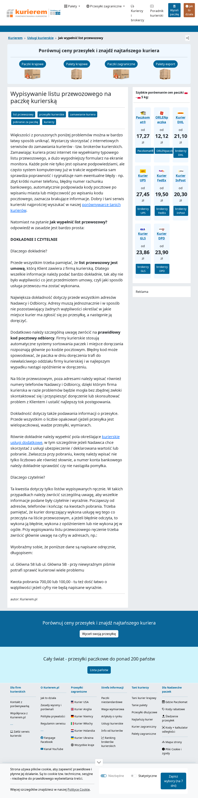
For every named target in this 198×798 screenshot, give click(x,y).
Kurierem (15, 38)
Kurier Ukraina (83, 738)
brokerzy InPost (180, 211)
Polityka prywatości (53, 716)
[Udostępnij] (187, 38)
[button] (99, 762)
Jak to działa (189, 10)
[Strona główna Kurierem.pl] (33, 13)
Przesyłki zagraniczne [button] (105, 6)
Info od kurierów (112, 730)
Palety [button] (72, 6)
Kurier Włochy (83, 723)
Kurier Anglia (83, 709)
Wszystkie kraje (84, 745)
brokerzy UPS (143, 211)
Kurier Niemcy (83, 716)
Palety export (165, 64)
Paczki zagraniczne (121, 64)
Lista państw (99, 670)
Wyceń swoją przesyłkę (99, 634)
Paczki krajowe (33, 64)
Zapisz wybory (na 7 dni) (173, 781)
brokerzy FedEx (162, 211)
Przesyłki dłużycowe (144, 712)
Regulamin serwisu (53, 723)
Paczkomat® (145, 151)
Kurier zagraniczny (144, 726)
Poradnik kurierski (157, 13)
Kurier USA (81, 702)
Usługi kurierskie (40, 38)
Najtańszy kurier (142, 719)
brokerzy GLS (143, 269)
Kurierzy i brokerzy (137, 15)
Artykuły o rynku (111, 716)
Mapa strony (173, 742)
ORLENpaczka (165, 151)
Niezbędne (116, 776)
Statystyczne (147, 776)
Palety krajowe (77, 64)
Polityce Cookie (78, 789)
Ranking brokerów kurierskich (108, 742)
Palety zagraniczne (144, 734)
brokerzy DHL (180, 153)
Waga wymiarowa (112, 709)
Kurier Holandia (84, 730)
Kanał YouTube (53, 749)
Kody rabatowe (175, 709)
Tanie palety (139, 705)
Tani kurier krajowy (144, 698)
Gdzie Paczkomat (176, 702)
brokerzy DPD (162, 269)
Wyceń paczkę (174, 12)
